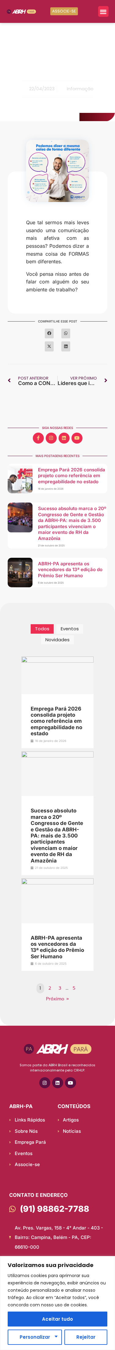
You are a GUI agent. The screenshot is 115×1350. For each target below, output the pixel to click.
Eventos (70, 628)
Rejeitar (85, 1337)
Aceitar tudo (57, 1319)
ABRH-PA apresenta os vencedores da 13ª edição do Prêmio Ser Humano (70, 569)
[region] (57, 1303)
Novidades (57, 639)
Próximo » (57, 998)
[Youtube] (76, 438)
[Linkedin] (64, 438)
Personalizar (35, 1337)
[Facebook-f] (38, 438)
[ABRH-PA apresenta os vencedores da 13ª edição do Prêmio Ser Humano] (57, 883)
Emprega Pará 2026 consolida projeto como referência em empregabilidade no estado (71, 475)
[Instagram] (51, 438)
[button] (103, 11)
